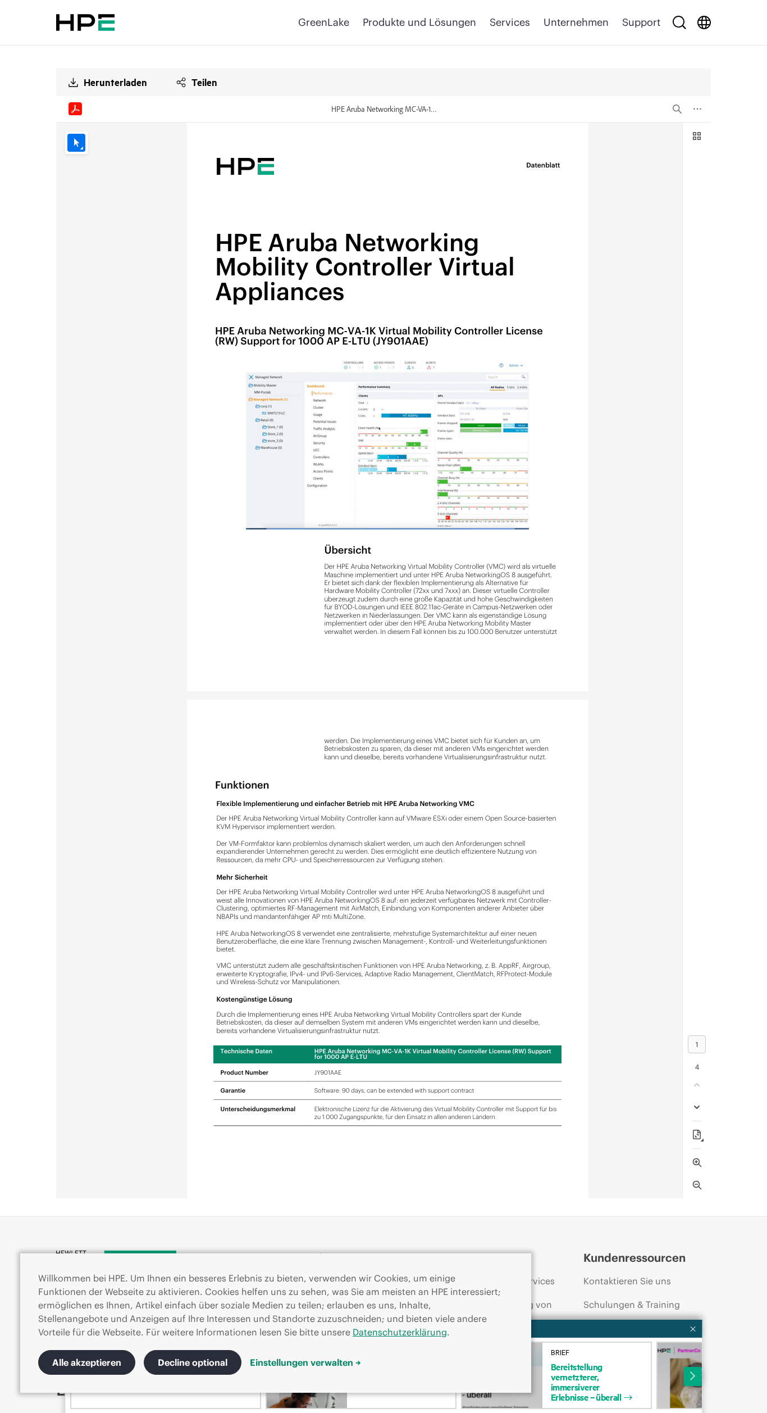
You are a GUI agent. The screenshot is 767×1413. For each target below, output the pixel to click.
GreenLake (323, 22)
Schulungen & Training (631, 1304)
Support (641, 22)
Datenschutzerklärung (400, 1332)
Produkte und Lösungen (419, 22)
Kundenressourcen (634, 1258)
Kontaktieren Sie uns (627, 1281)
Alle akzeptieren (86, 1362)
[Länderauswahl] (704, 22)
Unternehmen (576, 22)
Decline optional (192, 1362)
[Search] (679, 22)
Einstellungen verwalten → (305, 1362)
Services (510, 22)
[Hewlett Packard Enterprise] (85, 22)
